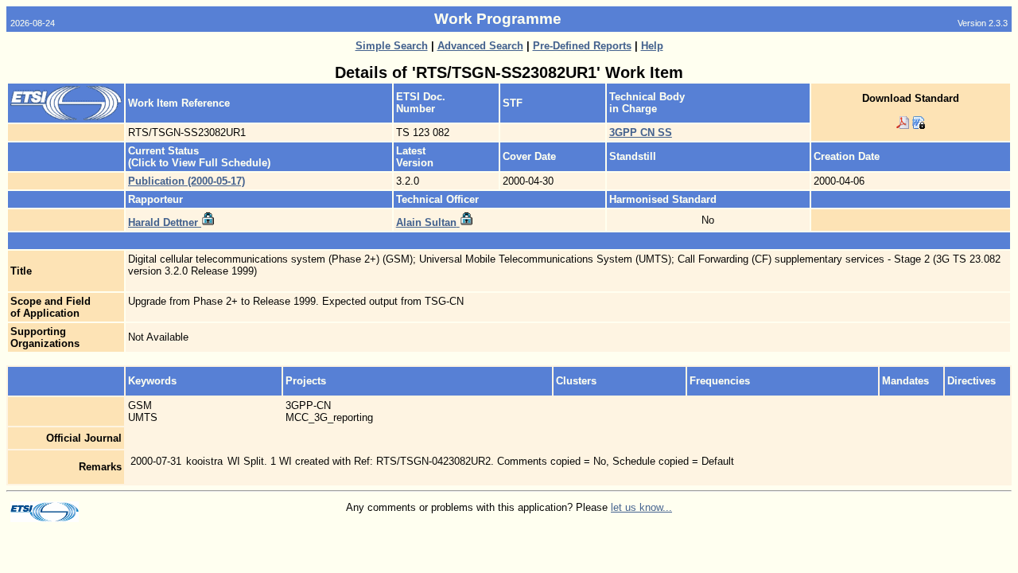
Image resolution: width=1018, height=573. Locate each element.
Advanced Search (480, 46)
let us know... (641, 507)
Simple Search (392, 46)
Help (652, 46)
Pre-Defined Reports (582, 46)
